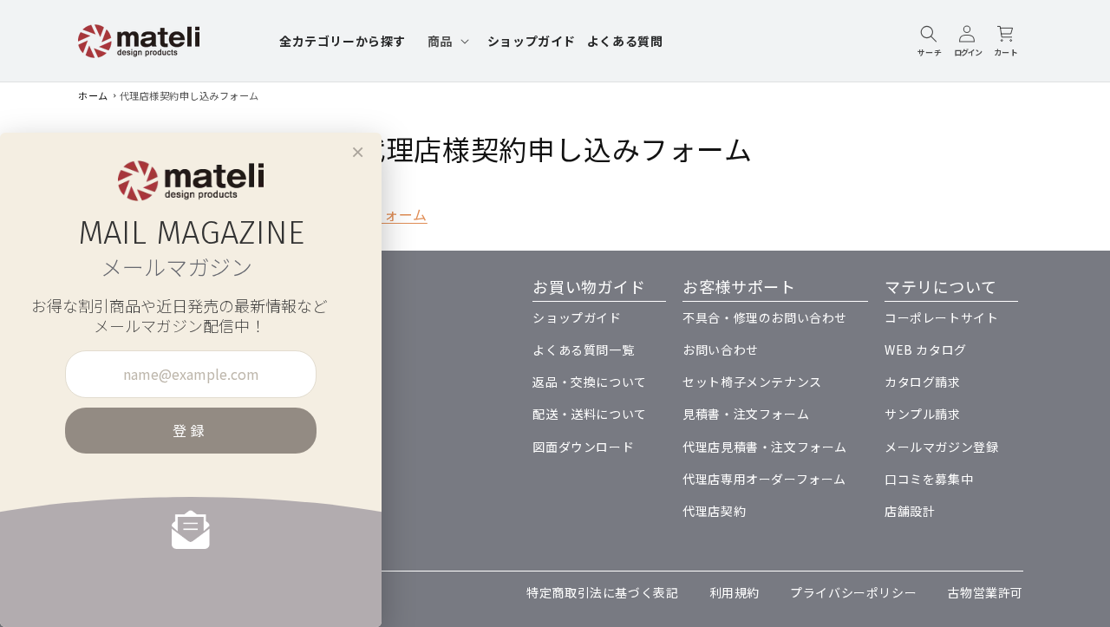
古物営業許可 (985, 592)
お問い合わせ (720, 349)
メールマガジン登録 (941, 446)
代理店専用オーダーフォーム (764, 478)
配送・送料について (589, 413)
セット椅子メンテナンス (752, 381)
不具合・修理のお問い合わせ (764, 317)
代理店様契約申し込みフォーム (189, 95)
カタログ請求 (923, 381)
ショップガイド (576, 317)
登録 (191, 430)
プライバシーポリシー (853, 592)
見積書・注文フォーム (745, 413)
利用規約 (734, 592)
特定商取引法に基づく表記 (602, 592)
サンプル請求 (923, 413)
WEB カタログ (926, 349)
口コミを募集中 (929, 478)
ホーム (93, 95)
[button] (446, 41)
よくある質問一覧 (583, 349)
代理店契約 (714, 510)
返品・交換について (589, 381)
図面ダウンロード (583, 446)
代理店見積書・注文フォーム (764, 446)
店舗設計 (910, 510)
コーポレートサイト (941, 317)
